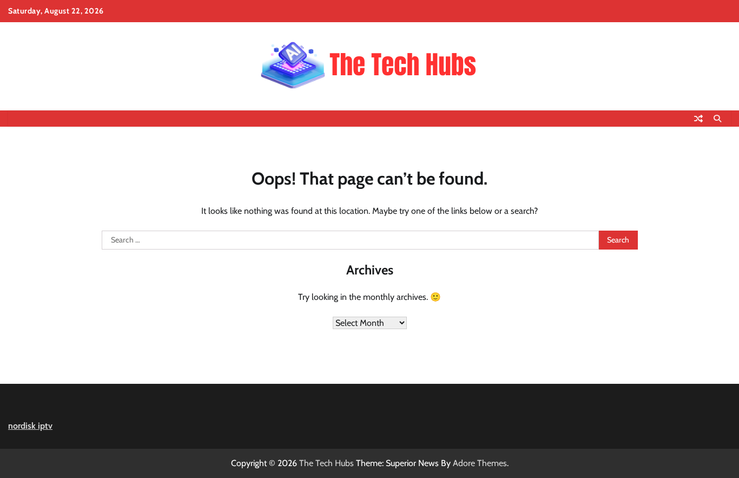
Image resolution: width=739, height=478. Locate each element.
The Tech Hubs (326, 463)
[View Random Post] (698, 118)
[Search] (717, 118)
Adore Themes (480, 463)
